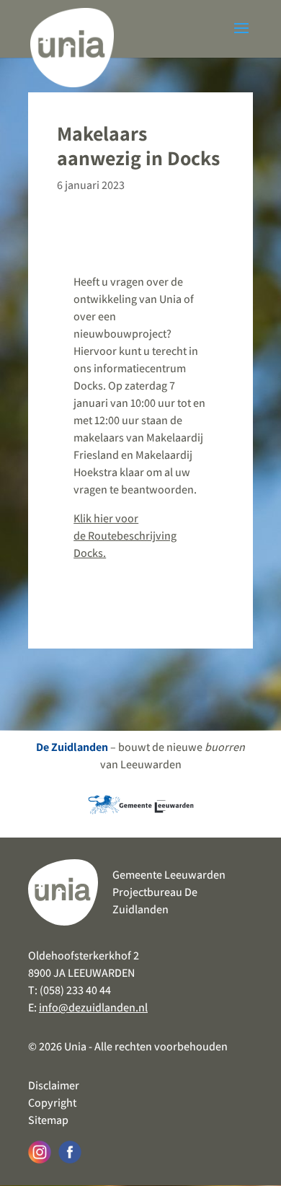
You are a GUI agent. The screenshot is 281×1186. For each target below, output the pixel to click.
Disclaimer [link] (53, 1085)
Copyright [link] (52, 1102)
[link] (72, 42)
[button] (241, 37)
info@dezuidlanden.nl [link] (93, 1007)
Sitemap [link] (48, 1120)
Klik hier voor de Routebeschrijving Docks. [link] (125, 536)
